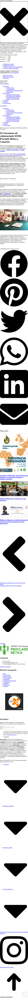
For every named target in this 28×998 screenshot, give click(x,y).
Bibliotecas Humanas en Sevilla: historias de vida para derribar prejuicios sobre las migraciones (14, 521)
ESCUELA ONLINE (5, 666)
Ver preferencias (14, 71)
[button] (14, 22)
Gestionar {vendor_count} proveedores (12, 67)
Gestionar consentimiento (6, 997)
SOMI (8, 149)
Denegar (7, 71)
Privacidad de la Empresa (11, 734)
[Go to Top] (14, 995)
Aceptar (2, 71)
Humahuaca (7, 193)
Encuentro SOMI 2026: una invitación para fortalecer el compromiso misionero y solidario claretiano (14, 477)
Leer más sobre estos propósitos (11, 68)
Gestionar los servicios (8, 65)
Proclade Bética (14, 149)
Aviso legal (6, 78)
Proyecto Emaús (9, 155)
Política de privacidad (8, 77)
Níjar (1, 193)
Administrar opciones (8, 64)
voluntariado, (16, 155)
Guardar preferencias (5, 72)
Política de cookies (7, 75)
